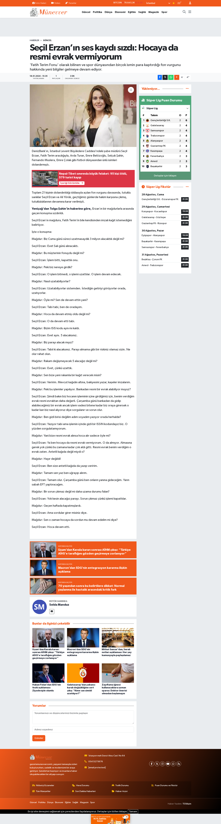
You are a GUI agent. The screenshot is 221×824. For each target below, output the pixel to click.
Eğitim (132, 12)
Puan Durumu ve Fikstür (166, 785)
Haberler (34, 40)
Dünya (108, 12)
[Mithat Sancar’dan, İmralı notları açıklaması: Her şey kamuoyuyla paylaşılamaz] (118, 637)
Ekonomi (120, 12)
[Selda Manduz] (39, 606)
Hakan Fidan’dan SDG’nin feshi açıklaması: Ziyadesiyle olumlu (46, 688)
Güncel (86, 12)
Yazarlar (72, 3)
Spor (164, 12)
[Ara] (184, 12)
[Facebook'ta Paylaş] (160, 77)
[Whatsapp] (173, 763)
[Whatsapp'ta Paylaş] (170, 77)
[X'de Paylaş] (165, 77)
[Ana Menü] (189, 12)
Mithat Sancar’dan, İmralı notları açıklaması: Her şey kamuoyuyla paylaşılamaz (117, 652)
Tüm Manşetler (43, 791)
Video (57, 3)
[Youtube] (167, 763)
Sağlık (142, 12)
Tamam (133, 811)
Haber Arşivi (121, 791)
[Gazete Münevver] (49, 11)
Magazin (153, 12)
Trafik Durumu (122, 785)
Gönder (38, 738)
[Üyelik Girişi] (188, 3)
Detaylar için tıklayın (165, 175)
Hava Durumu (82, 785)
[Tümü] (187, 89)
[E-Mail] (51, 611)
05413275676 (95, 761)
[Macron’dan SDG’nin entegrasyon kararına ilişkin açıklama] (83, 637)
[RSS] (178, 763)
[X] (157, 763)
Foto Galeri (40, 3)
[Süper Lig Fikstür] (187, 187)
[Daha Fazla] (176, 77)
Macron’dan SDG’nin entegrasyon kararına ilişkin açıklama (83, 652)
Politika (97, 12)
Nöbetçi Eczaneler (45, 785)
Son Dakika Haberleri (85, 791)
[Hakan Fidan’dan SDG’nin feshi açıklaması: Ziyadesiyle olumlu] (48, 673)
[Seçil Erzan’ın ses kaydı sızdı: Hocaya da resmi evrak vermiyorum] (83, 115)
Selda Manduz (59, 604)
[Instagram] (162, 763)
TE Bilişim (187, 804)
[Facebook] (151, 763)
